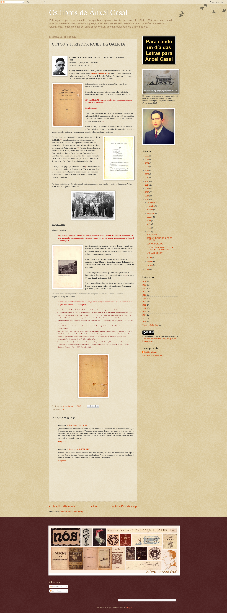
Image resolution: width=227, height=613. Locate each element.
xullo (149, 221)
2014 (147, 196)
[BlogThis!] (90, 406)
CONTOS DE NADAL (155, 244)
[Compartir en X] (93, 406)
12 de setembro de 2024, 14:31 (78, 449)
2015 (147, 192)
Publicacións (56, 587)
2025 (147, 160)
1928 (144, 295)
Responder (62, 442)
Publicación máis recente (62, 506)
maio (149, 228)
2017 (147, 185)
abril (149, 232)
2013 (147, 199)
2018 (147, 181)
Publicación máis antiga (124, 506)
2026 (147, 156)
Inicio (94, 506)
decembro (151, 202)
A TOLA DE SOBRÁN (155, 253)
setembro (151, 213)
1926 (144, 288)
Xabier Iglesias (151, 352)
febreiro (150, 261)
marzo (149, 258)
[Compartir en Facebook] (95, 406)
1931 (144, 305)
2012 (147, 270)
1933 (144, 312)
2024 (147, 163)
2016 (147, 189)
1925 (144, 285)
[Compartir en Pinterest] (98, 406)
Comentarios (56, 591)
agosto (150, 217)
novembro (151, 206)
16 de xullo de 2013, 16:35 (76, 425)
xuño (149, 224)
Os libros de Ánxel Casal (88, 12)
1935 (144, 318)
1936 (144, 322)
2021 (147, 170)
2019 (147, 178)
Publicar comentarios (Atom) (72, 512)
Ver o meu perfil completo (152, 356)
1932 (144, 308)
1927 (62, 410)
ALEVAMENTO (152, 235)
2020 (147, 174)
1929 (144, 298)
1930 (144, 302)
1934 (144, 315)
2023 (147, 167)
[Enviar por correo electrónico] (88, 406)
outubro (150, 210)
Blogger (129, 608)
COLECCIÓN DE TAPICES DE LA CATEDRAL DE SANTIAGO (160, 248)
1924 (144, 282)
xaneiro (150, 265)
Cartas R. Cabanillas (150, 325)
